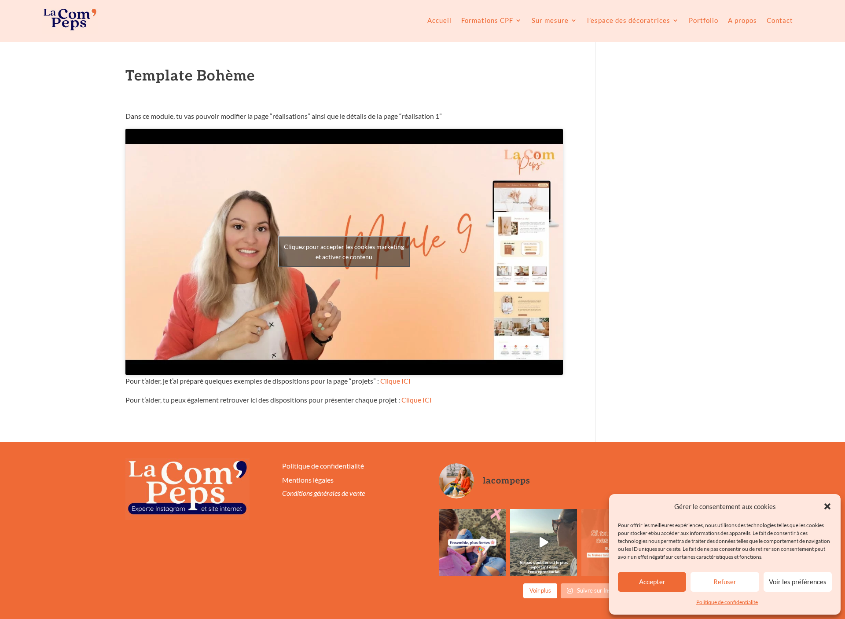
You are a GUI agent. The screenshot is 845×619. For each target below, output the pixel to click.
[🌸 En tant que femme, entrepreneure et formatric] (472, 542)
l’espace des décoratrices (628, 20)
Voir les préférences (798, 582)
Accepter (652, 582)
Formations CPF (487, 20)
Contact (780, 20)
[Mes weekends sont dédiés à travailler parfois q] (543, 542)
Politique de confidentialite (727, 602)
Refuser (724, 582)
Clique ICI (395, 381)
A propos (742, 20)
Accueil (439, 20)
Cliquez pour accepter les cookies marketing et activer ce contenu (344, 251)
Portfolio (703, 20)
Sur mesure (550, 20)
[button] (827, 506)
